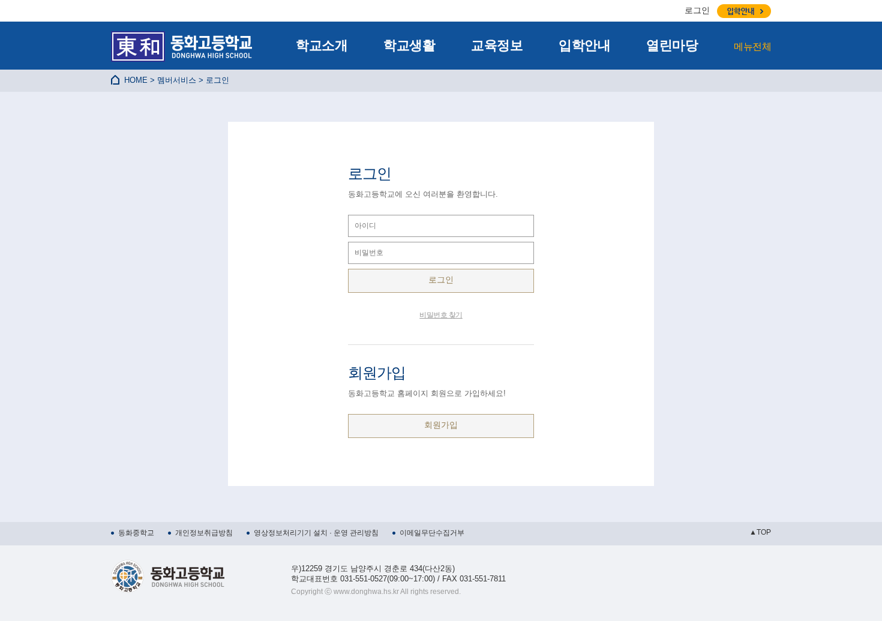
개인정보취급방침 (204, 533)
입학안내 (584, 45)
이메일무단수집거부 (432, 533)
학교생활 (409, 45)
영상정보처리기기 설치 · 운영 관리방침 (316, 533)
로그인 (697, 10)
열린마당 (672, 45)
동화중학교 (136, 533)
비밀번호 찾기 (441, 315)
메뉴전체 (752, 46)
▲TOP (760, 532)
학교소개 (321, 45)
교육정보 (497, 45)
